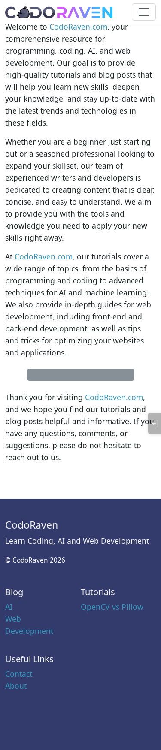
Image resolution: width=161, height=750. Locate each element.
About (16, 686)
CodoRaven (31, 525)
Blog (14, 592)
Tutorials (98, 592)
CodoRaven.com (78, 26)
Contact (18, 674)
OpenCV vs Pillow (112, 607)
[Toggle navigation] (144, 12)
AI (8, 607)
